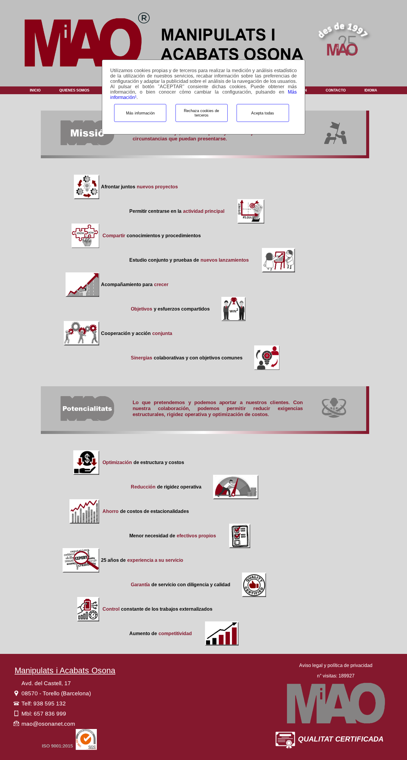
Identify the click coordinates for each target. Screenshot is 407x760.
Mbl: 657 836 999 (43, 714)
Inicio (35, 90)
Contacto (336, 90)
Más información (140, 113)
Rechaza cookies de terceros (201, 112)
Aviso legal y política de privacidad (335, 665)
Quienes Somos (74, 90)
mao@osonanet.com (48, 724)
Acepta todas (262, 113)
